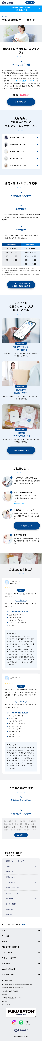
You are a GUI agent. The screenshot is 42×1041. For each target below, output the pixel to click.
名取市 (21, 827)
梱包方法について (20, 503)
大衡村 (34, 839)
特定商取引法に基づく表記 (10, 991)
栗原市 (19, 830)
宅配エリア (9, 872)
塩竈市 (33, 824)
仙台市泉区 (19, 824)
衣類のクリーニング (17, 137)
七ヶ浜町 (14, 839)
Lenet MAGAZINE (9, 969)
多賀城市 (35, 827)
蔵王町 (13, 833)
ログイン (31, 2)
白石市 (14, 827)
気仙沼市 (7, 827)
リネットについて (9, 958)
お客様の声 (9, 898)
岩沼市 (6, 830)
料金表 (8, 866)
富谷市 (6, 833)
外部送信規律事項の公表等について (12, 987)
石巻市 (27, 824)
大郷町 (27, 839)
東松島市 (27, 830)
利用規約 (9, 915)
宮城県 (18, 924)
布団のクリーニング (17, 151)
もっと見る (20, 835)
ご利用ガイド (10, 882)
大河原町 (28, 833)
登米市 (13, 830)
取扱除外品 (9, 909)
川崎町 (13, 836)
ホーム (4, 924)
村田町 (35, 833)
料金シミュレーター (12, 893)
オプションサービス (12, 888)
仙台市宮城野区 (20, 821)
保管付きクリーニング (18, 144)
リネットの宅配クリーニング (24, 81)
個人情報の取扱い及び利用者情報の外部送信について (17, 984)
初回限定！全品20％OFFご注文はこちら (21, 8)
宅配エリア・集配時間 (10, 947)
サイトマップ (6, 1004)
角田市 (27, 827)
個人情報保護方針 (7, 981)
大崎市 (34, 830)
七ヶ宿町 (20, 833)
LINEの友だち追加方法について (11, 998)
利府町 (21, 839)
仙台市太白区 (8, 824)
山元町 (32, 836)
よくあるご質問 (11, 904)
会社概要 (4, 1001)
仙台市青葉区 (8, 821)
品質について (10, 877)
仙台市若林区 (32, 821)
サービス (5, 936)
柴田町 (6, 836)
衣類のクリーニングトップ (15, 861)
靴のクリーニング (16, 158)
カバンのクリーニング (18, 165)
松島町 (6, 839)
